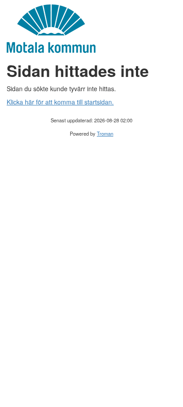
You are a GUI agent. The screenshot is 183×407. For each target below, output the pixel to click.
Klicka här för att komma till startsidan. (60, 101)
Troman (105, 133)
